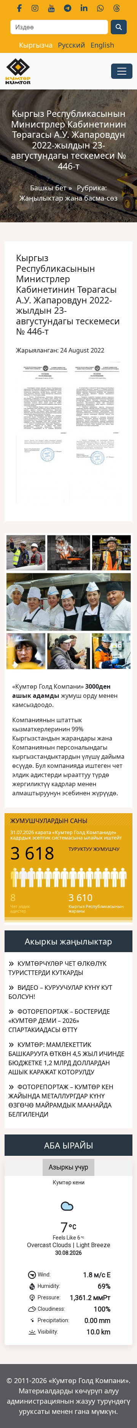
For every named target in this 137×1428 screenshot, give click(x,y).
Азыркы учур (68, 1167)
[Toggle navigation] (121, 71)
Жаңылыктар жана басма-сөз (68, 198)
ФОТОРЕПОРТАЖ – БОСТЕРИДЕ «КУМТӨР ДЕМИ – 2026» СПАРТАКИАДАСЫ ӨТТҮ (59, 1020)
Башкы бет (49, 187)
